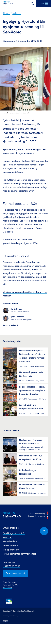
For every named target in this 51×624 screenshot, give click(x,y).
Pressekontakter (11, 545)
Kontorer (7, 537)
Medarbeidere (10, 541)
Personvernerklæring (10, 616)
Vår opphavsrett (11, 549)
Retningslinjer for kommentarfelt (19, 553)
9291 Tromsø (7, 587)
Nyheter (16, 13)
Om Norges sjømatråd (14, 533)
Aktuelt (6, 13)
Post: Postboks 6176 (10, 585)
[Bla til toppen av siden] (44, 531)
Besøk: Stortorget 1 (10, 582)
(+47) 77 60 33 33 (11, 566)
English (5, 621)
